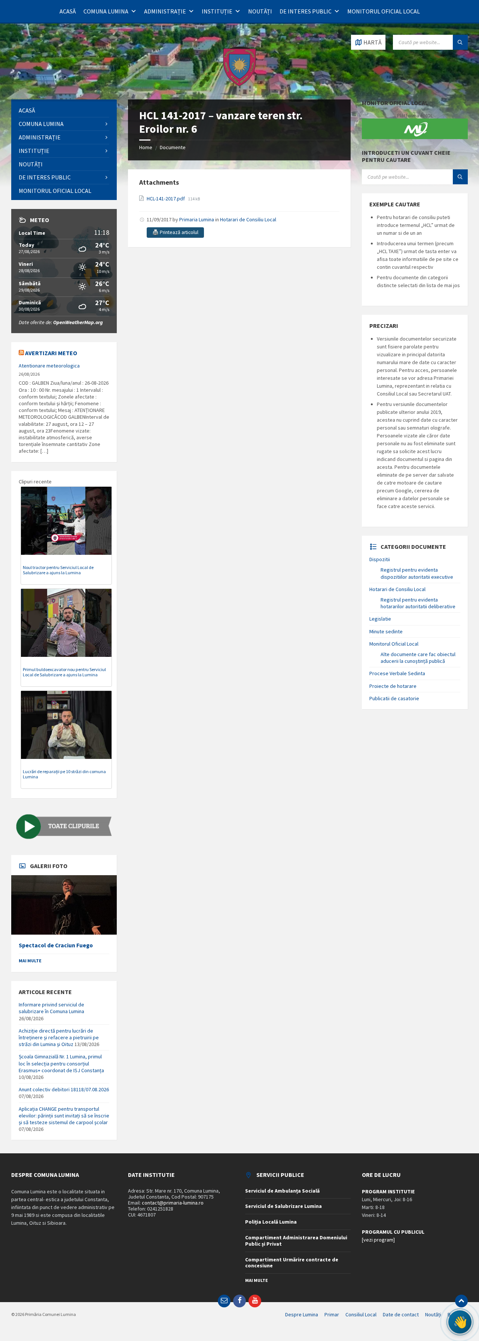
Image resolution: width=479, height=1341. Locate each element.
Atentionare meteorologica (49, 365)
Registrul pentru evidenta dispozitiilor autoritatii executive (417, 573)
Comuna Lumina (105, 11)
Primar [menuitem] (331, 1314)
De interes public (306, 11)
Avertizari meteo (51, 353)
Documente (173, 147)
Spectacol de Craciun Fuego (56, 945)
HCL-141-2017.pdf (166, 198)
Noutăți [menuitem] (433, 1314)
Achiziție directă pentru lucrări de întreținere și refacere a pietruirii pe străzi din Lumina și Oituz (59, 1037)
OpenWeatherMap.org (78, 322)
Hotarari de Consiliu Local (248, 219)
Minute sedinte (386, 631)
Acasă (68, 11)
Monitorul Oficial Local (383, 11)
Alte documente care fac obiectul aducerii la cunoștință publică (418, 657)
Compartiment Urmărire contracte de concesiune (291, 1262)
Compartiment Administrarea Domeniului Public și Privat (296, 1240)
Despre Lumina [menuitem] (301, 1314)
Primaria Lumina (196, 219)
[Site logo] (239, 85)
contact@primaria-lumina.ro (173, 1202)
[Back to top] (461, 1301)
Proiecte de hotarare (393, 686)
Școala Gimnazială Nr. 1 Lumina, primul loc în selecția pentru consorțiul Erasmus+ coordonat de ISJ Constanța (61, 1063)
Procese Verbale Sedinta (397, 673)
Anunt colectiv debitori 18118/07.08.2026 (64, 1089)
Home (145, 147)
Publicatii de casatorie (394, 698)
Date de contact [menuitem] (401, 1314)
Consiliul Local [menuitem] (360, 1314)
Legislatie (380, 618)
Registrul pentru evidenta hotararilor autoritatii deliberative (418, 603)
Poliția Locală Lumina (271, 1221)
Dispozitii (379, 559)
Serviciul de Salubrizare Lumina (283, 1206)
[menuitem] (64, 110)
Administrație (165, 11)
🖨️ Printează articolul (175, 232)
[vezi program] (378, 1239)
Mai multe (30, 960)
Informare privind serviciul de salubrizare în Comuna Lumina (51, 1008)
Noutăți (260, 11)
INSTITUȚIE (217, 11)
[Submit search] (460, 42)
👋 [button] (459, 1321)
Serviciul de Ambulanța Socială (282, 1190)
